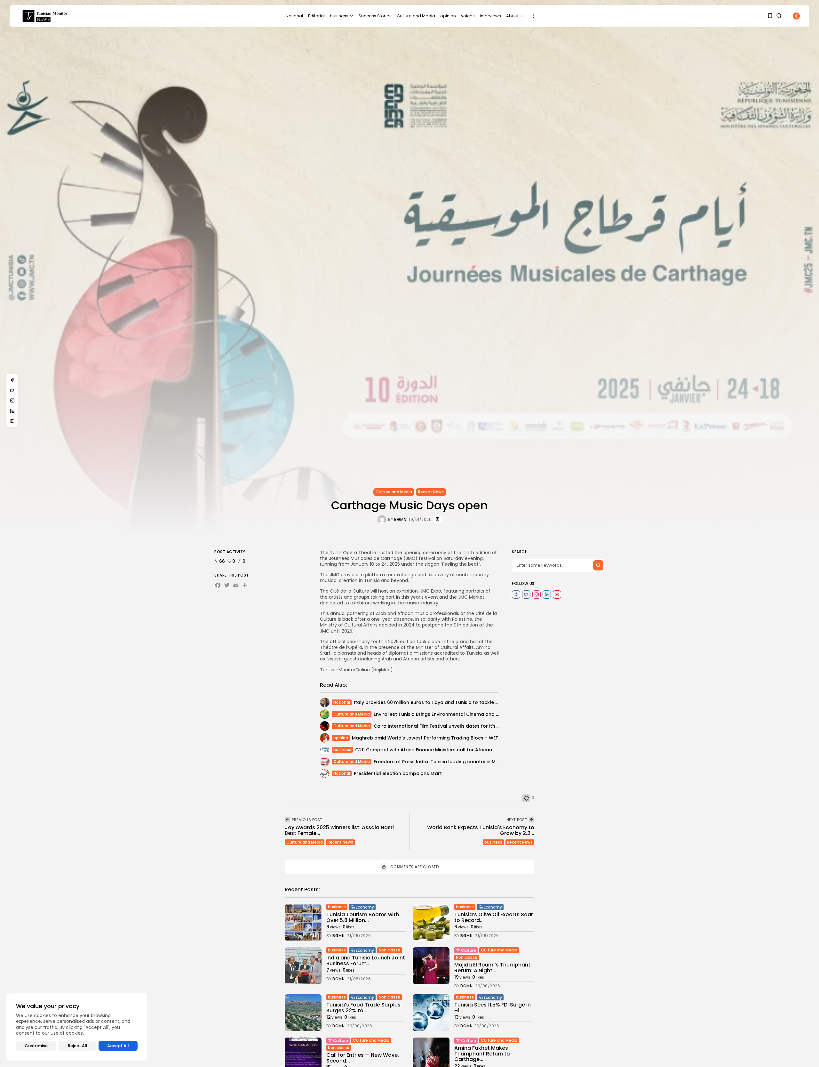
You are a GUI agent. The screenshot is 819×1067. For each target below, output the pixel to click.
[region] (76, 1027)
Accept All (118, 1046)
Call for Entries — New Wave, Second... (362, 1057)
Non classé (389, 950)
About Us (515, 16)
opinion (448, 16)
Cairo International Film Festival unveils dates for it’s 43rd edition (449, 726)
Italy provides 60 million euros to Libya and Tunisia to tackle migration (436, 702)
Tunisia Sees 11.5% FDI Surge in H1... (492, 1007)
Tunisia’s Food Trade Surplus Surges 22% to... (363, 1007)
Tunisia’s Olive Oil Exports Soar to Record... (493, 917)
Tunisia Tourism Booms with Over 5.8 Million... (362, 917)
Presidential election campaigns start (398, 773)
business (339, 16)
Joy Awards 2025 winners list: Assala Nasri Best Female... (339, 830)
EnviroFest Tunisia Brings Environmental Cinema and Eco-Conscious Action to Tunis (471, 714)
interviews (490, 16)
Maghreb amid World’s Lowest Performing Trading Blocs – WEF (425, 738)
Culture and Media (416, 16)
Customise (36, 1046)
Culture (468, 950)
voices (468, 16)
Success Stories (375, 16)
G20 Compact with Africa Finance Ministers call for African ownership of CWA (446, 750)
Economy (365, 907)
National (294, 16)
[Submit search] (598, 565)
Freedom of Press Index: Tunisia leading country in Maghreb (443, 761)
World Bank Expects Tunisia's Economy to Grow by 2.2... (480, 830)
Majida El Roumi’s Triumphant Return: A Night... (492, 967)
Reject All (77, 1046)
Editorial (316, 16)
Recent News (431, 492)
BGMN (400, 519)
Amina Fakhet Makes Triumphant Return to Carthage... (482, 1053)
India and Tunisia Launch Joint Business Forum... (365, 960)
